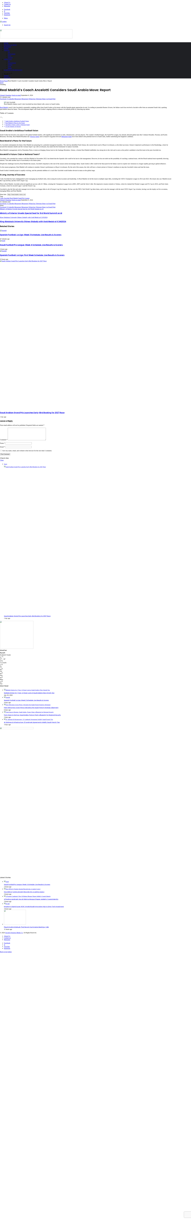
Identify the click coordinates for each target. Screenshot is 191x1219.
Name (2, 443)
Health (10, 68)
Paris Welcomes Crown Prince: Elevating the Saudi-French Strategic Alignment (31, 708)
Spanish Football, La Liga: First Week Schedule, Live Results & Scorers (32, 255)
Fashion (10, 64)
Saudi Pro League (23, 198)
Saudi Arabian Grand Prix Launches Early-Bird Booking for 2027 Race (32, 412)
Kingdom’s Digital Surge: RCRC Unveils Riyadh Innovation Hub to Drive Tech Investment (34, 907)
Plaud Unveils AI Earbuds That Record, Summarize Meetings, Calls (26, 927)
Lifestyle (8, 59)
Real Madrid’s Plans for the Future (15, 123)
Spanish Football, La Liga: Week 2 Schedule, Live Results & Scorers (26, 700)
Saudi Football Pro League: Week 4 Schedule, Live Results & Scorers (31, 245)
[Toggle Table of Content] (1, 118)
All (9, 52)
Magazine (7, 6)
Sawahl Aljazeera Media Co (14, 933)
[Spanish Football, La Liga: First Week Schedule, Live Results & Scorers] (3, 251)
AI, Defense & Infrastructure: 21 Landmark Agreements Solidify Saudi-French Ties (32, 722)
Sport (6, 48)
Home (6, 43)
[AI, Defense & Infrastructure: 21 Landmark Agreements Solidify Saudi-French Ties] (28, 719)
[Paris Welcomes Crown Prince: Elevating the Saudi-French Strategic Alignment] (27, 705)
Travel (7, 50)
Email (2, 447)
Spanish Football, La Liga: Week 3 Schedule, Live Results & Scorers (30, 234)
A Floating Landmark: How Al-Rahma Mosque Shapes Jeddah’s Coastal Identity (31, 899)
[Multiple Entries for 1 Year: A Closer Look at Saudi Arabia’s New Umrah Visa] (27, 690)
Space (9, 55)
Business (7, 47)
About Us (7, 2)
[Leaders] (3, 21)
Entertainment (12, 63)
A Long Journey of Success (13, 126)
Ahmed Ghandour (5, 95)
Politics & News (10, 45)
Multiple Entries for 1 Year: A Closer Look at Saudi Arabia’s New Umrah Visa (29, 693)
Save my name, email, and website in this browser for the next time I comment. (27, 451)
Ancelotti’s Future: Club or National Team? (17, 124)
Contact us (7, 4)
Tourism (10, 57)
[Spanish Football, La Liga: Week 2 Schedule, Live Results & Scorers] (7, 697)
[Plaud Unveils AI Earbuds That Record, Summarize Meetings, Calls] (15, 924)
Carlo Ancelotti (5, 198)
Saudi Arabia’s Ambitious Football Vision (17, 121)
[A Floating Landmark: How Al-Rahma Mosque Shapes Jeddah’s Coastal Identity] (27, 896)
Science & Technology (13, 70)
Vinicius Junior (34, 136)
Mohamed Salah (66, 136)
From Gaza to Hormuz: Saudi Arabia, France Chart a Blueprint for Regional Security (32, 715)
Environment (11, 54)
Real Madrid (4, 107)
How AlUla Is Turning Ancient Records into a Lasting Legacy (24, 892)
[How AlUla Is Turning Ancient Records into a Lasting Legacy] (22, 889)
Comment (3, 440)
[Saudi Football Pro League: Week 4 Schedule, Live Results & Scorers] (2, 241)
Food (9, 66)
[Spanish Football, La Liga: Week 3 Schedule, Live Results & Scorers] (3, 230)
